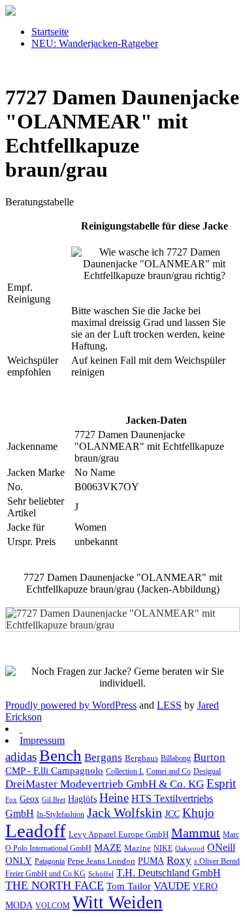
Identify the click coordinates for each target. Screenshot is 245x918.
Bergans (103, 757)
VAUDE (172, 886)
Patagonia (50, 861)
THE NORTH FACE (54, 885)
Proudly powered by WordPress (71, 705)
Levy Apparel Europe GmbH (119, 834)
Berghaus (141, 758)
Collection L (125, 771)
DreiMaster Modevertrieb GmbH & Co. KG (104, 783)
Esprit (221, 783)
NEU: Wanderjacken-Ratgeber (94, 43)
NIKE (163, 848)
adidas (21, 756)
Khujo (198, 813)
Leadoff (35, 830)
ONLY (18, 860)
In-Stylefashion (60, 814)
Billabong (176, 758)
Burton (209, 757)
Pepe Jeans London (101, 861)
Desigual (207, 771)
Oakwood (189, 848)
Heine (114, 798)
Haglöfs (82, 798)
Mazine (137, 848)
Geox (29, 798)
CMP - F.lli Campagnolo (54, 770)
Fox (11, 799)
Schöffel (101, 874)
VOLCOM (52, 905)
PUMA (151, 861)
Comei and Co (168, 771)
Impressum (42, 740)
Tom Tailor (128, 885)
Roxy (179, 859)
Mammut (195, 832)
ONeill (221, 847)
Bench (60, 755)
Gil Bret (53, 799)
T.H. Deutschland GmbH (168, 872)
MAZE (108, 847)
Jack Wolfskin (124, 812)
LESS (169, 705)
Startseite (50, 31)
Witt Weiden (118, 902)
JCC (172, 813)
